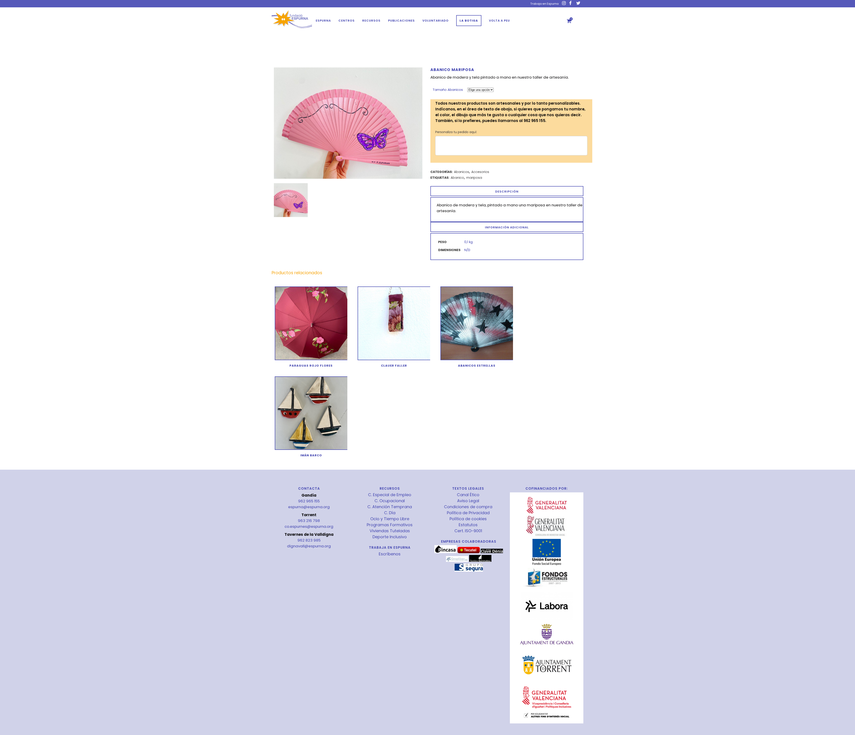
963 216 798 (309, 520)
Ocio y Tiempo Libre (389, 518)
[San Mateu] (480, 560)
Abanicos (461, 172)
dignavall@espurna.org (309, 546)
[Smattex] (457, 560)
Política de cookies (468, 518)
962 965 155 (309, 501)
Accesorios (480, 172)
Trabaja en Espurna (544, 4)
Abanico (457, 177)
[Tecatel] (469, 552)
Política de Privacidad (468, 512)
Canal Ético (468, 494)
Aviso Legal (468, 500)
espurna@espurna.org (309, 507)
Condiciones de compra (468, 506)
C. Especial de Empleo (389, 494)
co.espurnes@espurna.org (309, 526)
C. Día (389, 512)
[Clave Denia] (492, 552)
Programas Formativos (390, 524)
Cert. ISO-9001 (468, 530)
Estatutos (468, 524)
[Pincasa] (445, 552)
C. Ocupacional (390, 500)
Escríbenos (390, 554)
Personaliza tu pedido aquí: (456, 132)
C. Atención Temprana (389, 506)
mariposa (474, 177)
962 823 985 (309, 540)
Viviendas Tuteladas (390, 530)
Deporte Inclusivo (390, 536)
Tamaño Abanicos (448, 89)
